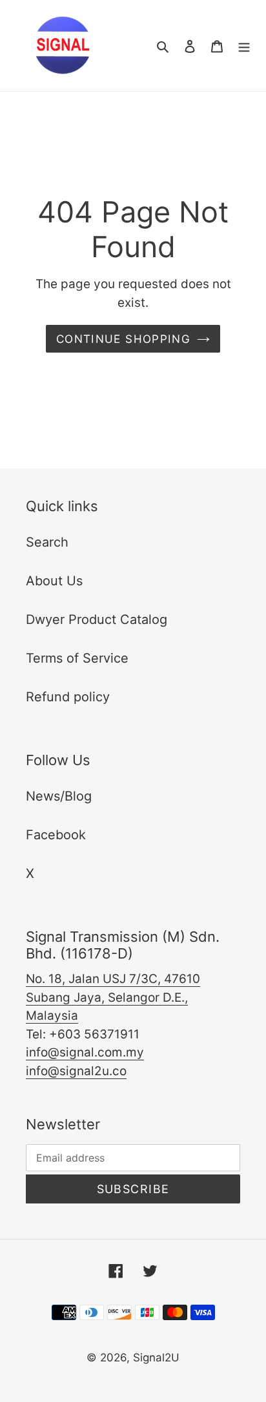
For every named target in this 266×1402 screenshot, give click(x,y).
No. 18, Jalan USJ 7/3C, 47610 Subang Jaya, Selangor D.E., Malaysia (113, 997)
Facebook (56, 834)
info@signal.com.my (85, 1052)
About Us (54, 581)
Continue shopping (123, 339)
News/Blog (59, 796)
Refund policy (68, 697)
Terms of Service (77, 658)
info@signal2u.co (76, 1071)
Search (47, 542)
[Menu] (244, 45)
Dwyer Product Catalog (96, 619)
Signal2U (156, 1357)
